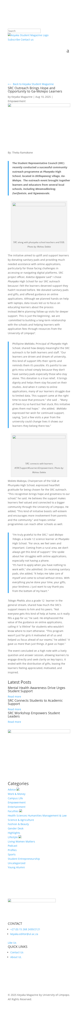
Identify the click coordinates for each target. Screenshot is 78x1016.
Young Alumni (16, 867)
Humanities (35, 815)
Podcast (12, 845)
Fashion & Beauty (18, 824)
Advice (12, 789)
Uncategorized (16, 863)
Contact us (27, 39)
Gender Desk (15, 828)
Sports (12, 854)
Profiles (12, 850)
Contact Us (16, 952)
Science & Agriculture (21, 820)
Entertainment (16, 807)
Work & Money (16, 794)
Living (11, 841)
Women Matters (25, 841)
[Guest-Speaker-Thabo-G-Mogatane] (39, 732)
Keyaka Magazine (21, 96)
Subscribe (14, 39)
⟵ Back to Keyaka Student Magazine (31, 84)
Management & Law (54, 815)
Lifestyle (13, 837)
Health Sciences (17, 815)
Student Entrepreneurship (24, 858)
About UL (15, 957)
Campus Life (15, 798)
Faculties (13, 811)
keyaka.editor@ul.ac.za (24, 934)
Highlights (14, 832)
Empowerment (17, 101)
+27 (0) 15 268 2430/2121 (25, 929)
